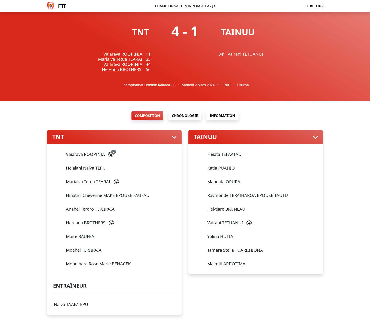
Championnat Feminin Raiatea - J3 (148, 85)
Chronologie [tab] (185, 115)
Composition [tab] (147, 115)
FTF (62, 5)
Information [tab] (222, 115)
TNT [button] (58, 137)
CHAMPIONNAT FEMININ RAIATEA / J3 (185, 6)
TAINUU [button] (205, 137)
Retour (317, 6)
